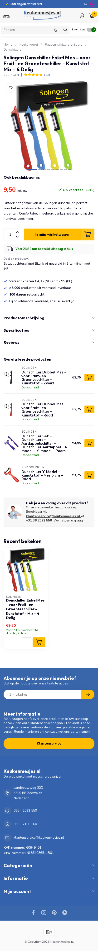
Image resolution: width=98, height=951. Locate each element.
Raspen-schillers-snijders (63, 45)
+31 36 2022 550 (39, 520)
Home (8, 45)
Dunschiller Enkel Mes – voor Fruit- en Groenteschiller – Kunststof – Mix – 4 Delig (25, 609)
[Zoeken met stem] (55, 29)
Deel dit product (15, 259)
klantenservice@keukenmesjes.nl (53, 516)
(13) (47, 75)
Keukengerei (29, 45)
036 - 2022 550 (25, 810)
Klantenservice (49, 743)
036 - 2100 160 (25, 824)
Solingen (11, 75)
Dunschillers (12, 50)
